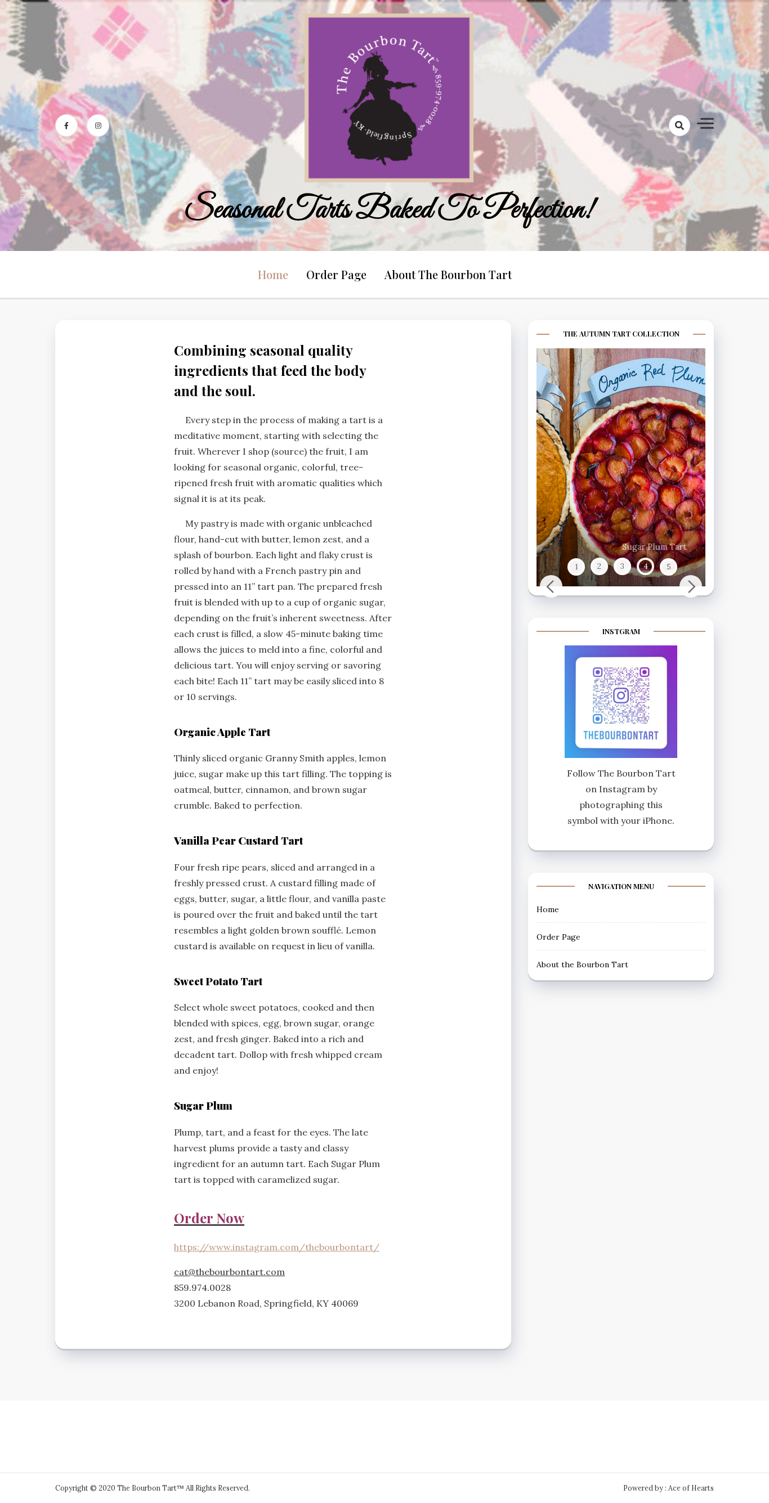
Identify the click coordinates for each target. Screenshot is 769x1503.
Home (273, 274)
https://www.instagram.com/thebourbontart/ (276, 1247)
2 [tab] (599, 566)
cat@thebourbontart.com (229, 1271)
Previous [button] (551, 586)
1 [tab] (576, 566)
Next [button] (690, 586)
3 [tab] (622, 566)
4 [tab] (645, 566)
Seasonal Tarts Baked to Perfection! (389, 210)
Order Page (336, 274)
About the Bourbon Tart (448, 274)
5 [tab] (669, 566)
